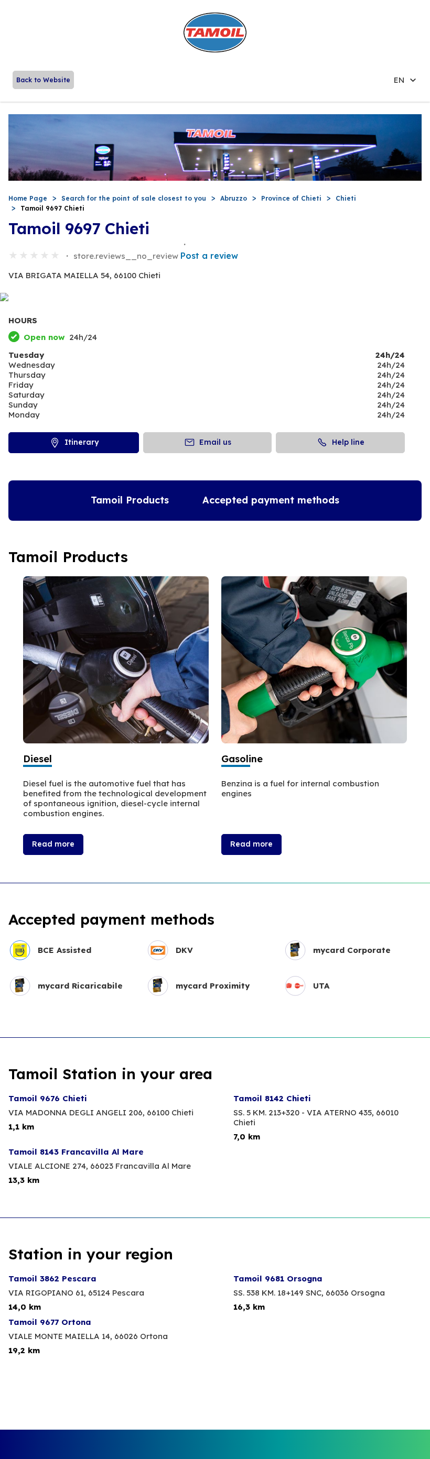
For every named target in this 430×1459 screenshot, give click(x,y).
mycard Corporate (352, 950)
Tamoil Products (130, 500)
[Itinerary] (215, 298)
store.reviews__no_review (125, 256)
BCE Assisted (64, 950)
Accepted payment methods (270, 500)
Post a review (209, 255)
